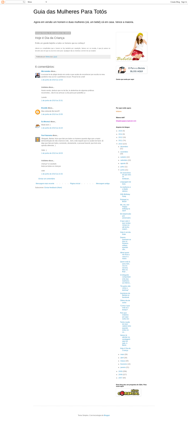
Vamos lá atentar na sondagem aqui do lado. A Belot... (125, 340)
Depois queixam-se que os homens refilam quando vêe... (125, 243)
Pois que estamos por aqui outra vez (124, 316)
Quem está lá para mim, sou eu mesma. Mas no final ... (125, 267)
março (123, 361)
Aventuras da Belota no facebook (125, 295)
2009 (120, 371)
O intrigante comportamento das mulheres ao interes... (125, 279)
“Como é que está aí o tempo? (125, 308)
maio (122, 354)
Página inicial (75, 184)
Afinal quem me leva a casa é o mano (125, 256)
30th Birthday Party (125, 195)
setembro (124, 160)
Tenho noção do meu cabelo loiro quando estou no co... (125, 327)
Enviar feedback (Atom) (53, 188)
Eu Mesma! (45, 122)
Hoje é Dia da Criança (125, 349)
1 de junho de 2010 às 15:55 (52, 114)
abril (122, 358)
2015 (120, 131)
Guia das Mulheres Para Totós (70, 12)
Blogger (107, 415)
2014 (120, 134)
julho (122, 167)
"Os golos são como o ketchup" (125, 288)
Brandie (44, 108)
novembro (124, 152)
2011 (120, 140)
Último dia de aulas (125, 301)
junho (122, 170)
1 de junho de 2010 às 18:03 (52, 153)
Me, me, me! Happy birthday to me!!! (125, 208)
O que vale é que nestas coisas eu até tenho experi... (125, 225)
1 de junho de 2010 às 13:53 (52, 80)
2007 (120, 378)
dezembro (124, 147)
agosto (123, 163)
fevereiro (123, 364)
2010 (120, 144)
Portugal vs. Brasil (124, 200)
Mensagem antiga (103, 184)
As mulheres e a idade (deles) (125, 189)
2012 (120, 137)
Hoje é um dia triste (125, 233)
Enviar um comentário (47, 179)
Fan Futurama (46, 135)
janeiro (123, 367)
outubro (123, 157)
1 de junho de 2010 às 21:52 (52, 174)
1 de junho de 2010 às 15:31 (52, 101)
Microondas (46, 71)
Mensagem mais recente (45, 184)
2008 (120, 375)
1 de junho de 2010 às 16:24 (52, 128)
